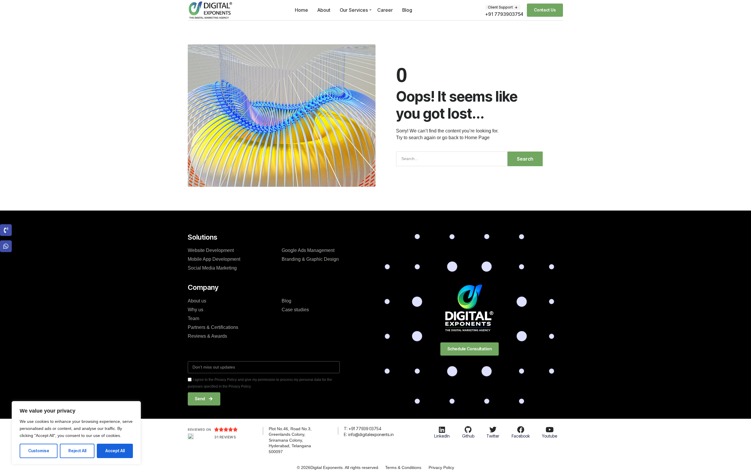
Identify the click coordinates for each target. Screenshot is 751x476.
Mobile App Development (214, 259)
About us (197, 300)
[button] (502, 7)
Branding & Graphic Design (310, 259)
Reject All (77, 450)
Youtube (549, 435)
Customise (38, 450)
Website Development (211, 250)
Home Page (477, 137)
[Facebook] (520, 429)
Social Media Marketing (212, 267)
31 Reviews (225, 437)
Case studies (295, 309)
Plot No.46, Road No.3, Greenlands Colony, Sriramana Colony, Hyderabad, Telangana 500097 (290, 440)
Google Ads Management (308, 250)
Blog (407, 10)
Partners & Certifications (213, 327)
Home (301, 10)
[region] (76, 432)
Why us (195, 309)
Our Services (354, 10)
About (323, 10)
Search (525, 159)
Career (385, 10)
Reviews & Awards (207, 336)
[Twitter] (492, 429)
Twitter (492, 435)
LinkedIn (442, 435)
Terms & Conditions (403, 467)
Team (193, 318)
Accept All (115, 450)
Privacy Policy (441, 467)
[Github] (468, 429)
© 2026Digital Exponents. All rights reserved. (338, 467)
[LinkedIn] (441, 429)
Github (468, 435)
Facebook (521, 435)
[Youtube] (549, 429)
